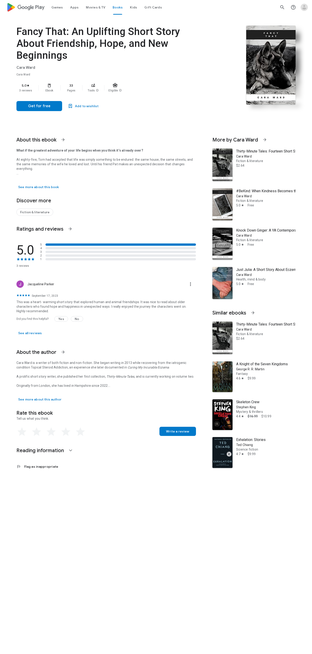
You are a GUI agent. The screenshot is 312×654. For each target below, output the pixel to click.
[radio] (21, 431)
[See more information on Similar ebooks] (252, 312)
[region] (107, 88)
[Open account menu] (304, 7)
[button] (97, 90)
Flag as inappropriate (37, 466)
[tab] (57, 7)
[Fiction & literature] (34, 212)
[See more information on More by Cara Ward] (264, 139)
